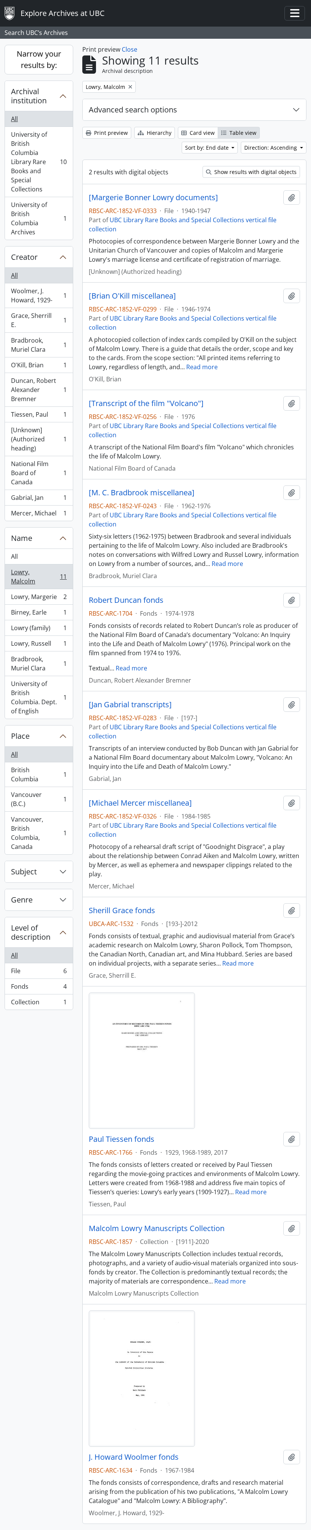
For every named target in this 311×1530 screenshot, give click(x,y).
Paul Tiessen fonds (121, 1139)
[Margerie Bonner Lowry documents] (153, 197)
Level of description (30, 932)
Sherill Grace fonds (122, 910)
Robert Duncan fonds (126, 600)
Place (20, 736)
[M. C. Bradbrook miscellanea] (142, 492)
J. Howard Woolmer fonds (134, 1457)
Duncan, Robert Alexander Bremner (39, 389)
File (39, 973)
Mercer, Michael (39, 515)
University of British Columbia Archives (39, 218)
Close (129, 49)
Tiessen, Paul (39, 416)
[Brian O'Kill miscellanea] (132, 295)
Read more (202, 367)
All (14, 119)
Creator (24, 257)
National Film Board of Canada (39, 473)
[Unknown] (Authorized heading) (39, 439)
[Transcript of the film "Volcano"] (146, 403)
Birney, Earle (39, 614)
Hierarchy (158, 132)
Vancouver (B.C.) (39, 799)
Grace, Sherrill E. (39, 320)
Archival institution (29, 96)
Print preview (110, 132)
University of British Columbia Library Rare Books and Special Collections (39, 161)
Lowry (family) (39, 630)
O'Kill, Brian (39, 367)
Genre (22, 900)
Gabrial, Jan (39, 499)
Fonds (39, 988)
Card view (201, 132)
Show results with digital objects (255, 171)
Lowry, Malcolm (39, 576)
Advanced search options (133, 109)
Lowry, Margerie (39, 599)
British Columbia (39, 774)
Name (21, 538)
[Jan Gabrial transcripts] (130, 704)
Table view (242, 132)
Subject (24, 871)
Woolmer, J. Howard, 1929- (39, 295)
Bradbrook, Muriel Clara (39, 345)
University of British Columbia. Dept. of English (39, 697)
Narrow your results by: (39, 59)
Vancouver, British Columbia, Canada (39, 833)
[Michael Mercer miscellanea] (140, 803)
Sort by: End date (207, 147)
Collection (39, 1004)
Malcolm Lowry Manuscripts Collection (157, 1228)
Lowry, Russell (39, 645)
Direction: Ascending (271, 147)
